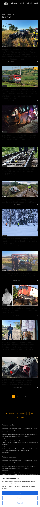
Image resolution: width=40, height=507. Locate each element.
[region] (20, 491)
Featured (4, 46)
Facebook (11, 413)
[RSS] (28, 413)
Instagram (22, 413)
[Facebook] (6, 413)
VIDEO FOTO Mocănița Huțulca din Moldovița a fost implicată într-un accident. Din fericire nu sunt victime (17, 382)
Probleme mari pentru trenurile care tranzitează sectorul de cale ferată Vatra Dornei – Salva (19, 241)
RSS (32, 413)
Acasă (3, 14)
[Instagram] (17, 413)
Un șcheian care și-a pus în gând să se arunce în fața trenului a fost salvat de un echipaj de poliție (19, 171)
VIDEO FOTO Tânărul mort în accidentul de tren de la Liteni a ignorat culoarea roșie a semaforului (20, 310)
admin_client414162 (7, 142)
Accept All (20, 493)
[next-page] (25, 396)
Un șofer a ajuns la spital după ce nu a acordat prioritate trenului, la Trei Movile (19, 201)
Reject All (20, 503)
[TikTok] (17, 417)
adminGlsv (4, 61)
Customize (20, 498)
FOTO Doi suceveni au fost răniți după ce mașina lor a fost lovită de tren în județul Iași (19, 275)
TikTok (22, 417)
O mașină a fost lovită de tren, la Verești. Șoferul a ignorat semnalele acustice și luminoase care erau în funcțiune (19, 137)
